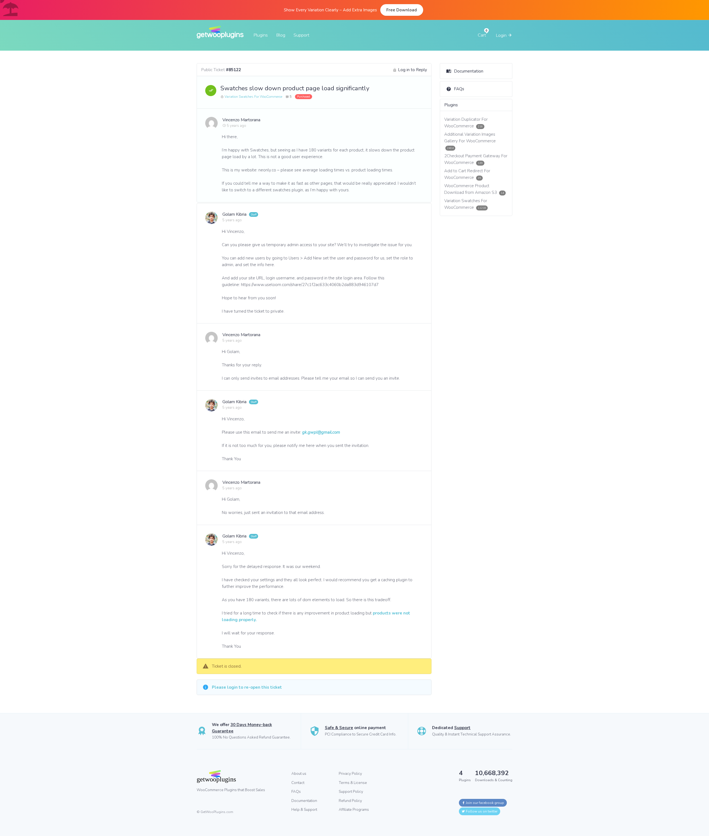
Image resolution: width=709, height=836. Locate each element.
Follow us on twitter (481, 811)
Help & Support (304, 809)
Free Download (401, 10)
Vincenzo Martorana (241, 120)
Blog (280, 35)
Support (301, 35)
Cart (482, 35)
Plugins (260, 35)
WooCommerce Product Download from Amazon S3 (474, 189)
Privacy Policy (350, 773)
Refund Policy (350, 800)
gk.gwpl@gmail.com (321, 432)
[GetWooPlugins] (240, 776)
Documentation (468, 71)
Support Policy (351, 791)
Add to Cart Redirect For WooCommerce (467, 174)
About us (298, 773)
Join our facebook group (484, 803)
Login (502, 35)
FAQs (459, 89)
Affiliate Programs (354, 809)
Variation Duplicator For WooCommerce (466, 123)
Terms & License (353, 782)
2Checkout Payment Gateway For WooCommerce (475, 159)
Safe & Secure (339, 727)
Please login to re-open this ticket (247, 687)
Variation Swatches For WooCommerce (253, 96)
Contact (297, 782)
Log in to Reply (412, 70)
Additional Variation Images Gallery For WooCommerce (470, 141)
